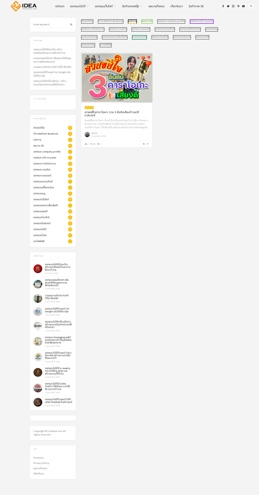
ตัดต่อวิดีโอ (87, 21)
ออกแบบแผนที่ (139, 37)
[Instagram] (233, 6)
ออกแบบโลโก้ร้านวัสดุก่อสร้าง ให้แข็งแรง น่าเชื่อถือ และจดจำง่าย (57, 386)
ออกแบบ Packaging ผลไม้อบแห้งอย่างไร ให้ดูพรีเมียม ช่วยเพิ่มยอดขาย (58, 340)
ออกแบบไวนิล (88, 45)
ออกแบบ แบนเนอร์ (141, 29)
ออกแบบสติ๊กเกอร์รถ (190, 29)
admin (94, 133)
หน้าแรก (59, 6)
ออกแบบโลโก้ (77, 6)
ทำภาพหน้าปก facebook (110, 21)
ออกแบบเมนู (212, 29)
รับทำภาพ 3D (196, 6)
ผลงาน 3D (147, 21)
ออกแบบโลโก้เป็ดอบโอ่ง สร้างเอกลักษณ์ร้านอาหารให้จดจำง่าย (49, 51)
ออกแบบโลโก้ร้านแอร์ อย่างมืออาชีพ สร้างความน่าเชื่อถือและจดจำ (58, 355)
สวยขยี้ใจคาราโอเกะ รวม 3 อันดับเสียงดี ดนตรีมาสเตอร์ (112, 114)
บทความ (89, 107)
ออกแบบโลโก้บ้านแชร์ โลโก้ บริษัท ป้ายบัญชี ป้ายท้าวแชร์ (58, 401)
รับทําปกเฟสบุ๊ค (130, 6)
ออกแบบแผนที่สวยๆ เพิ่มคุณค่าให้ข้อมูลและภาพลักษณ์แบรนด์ (52, 60)
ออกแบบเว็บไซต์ (104, 6)
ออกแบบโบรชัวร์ (160, 37)
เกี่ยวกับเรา (176, 6)
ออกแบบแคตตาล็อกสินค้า (114, 37)
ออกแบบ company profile (171, 21)
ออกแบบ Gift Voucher (201, 21)
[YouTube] (243, 6)
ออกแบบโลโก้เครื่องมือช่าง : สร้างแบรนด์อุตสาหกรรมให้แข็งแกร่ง (49, 82)
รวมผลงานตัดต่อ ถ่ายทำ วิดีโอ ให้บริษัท (52, 67)
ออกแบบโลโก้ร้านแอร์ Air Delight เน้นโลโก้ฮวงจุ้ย (52, 74)
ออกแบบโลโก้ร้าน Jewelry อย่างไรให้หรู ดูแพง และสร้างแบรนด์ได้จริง (57, 371)
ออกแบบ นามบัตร (118, 29)
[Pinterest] (238, 6)
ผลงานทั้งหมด (157, 6)
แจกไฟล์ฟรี (105, 45)
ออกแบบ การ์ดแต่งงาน (93, 29)
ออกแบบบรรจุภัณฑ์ (164, 29)
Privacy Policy (41, 463)
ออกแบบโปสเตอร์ (181, 37)
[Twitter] (228, 6)
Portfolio (38, 458)
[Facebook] (223, 6)
